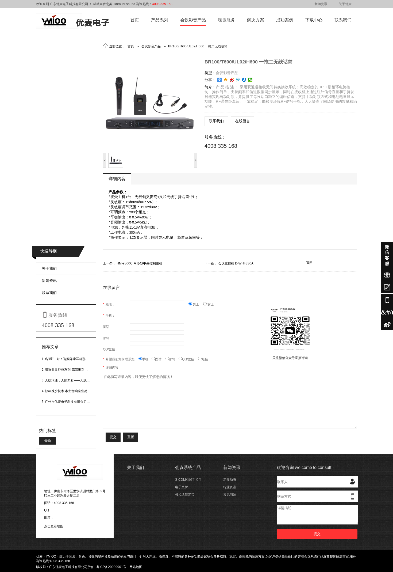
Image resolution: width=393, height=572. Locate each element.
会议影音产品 (193, 20)
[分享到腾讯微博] (238, 80)
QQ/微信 (190, 359)
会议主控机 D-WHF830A (235, 263)
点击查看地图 (53, 526)
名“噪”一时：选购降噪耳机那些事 (68, 359)
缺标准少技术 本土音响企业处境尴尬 (71, 391)
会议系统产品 (188, 467)
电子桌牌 (181, 487)
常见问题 (229, 495)
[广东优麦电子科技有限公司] (72, 28)
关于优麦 (345, 4)
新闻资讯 (320, 4)
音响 (47, 441)
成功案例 (284, 20)
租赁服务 (226, 20)
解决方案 (255, 20)
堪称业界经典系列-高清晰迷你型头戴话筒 (74, 370)
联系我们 (343, 20)
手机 (147, 359)
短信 (205, 359)
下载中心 (313, 20)
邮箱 (174, 359)
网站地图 (135, 567)
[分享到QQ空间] (226, 80)
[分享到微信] (250, 80)
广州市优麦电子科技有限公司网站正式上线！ (77, 402)
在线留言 (242, 121)
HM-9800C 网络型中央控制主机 (139, 263)
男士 (197, 304)
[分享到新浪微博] (232, 80)
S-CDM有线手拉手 (188, 480)
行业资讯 (229, 487)
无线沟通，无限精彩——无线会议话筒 (72, 380)
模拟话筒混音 (184, 495)
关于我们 (49, 268)
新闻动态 (229, 480)
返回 (309, 263)
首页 (134, 20)
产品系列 (159, 20)
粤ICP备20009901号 (111, 567)
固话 (160, 359)
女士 (210, 304)
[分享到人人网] (244, 80)
